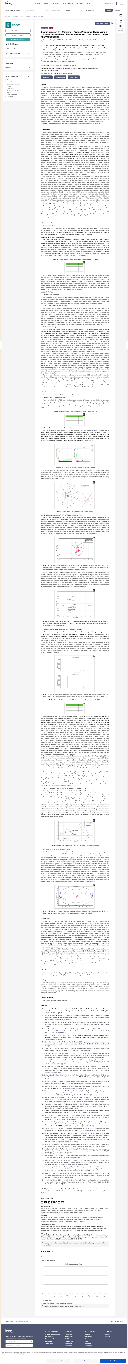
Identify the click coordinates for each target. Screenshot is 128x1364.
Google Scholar (53, 1013)
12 (59, 192)
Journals (37, 3)
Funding (9, 92)
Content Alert (118, 1321)
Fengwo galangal (73, 123)
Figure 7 (72, 857)
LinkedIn (107, 1334)
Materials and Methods (13, 84)
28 (102, 951)
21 (46, 200)
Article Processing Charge (52, 1334)
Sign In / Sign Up (108, 3)
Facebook (107, 1336)
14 (77, 192)
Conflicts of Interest (12, 94)
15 (79, 192)
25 (46, 951)
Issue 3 (28, 16)
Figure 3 (68, 517)
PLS (100, 123)
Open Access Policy (51, 1339)
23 (64, 738)
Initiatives (80, 3)
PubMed (61, 1013)
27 (82, 951)
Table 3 (63, 648)
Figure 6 (104, 795)
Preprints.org (88, 1339)
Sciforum (87, 1334)
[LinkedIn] (49, 1203)
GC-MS (92, 123)
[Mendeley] (62, 1203)
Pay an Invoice (49, 1336)
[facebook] (52, 1203)
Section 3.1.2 (85, 586)
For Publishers (69, 1343)
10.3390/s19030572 (37, 16)
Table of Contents (12, 76)
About (89, 3)
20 (100, 198)
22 (75, 379)
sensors (81, 123)
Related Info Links (11, 49)
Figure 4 (45, 572)
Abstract (9, 80)
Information (55, 3)
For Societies (68, 1346)
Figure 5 (43, 644)
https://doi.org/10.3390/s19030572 (66, 65)
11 (47, 190)
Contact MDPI (49, 1341)
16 (105, 192)
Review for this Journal (18, 35)
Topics (46, 3)
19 (87, 198)
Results (9, 86)
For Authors (68, 1334)
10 (95, 158)
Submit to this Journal (18, 31)
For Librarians (69, 1341)
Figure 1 (94, 430)
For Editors (68, 1339)
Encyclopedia (88, 1346)
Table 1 (99, 245)
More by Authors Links (13, 53)
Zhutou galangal (62, 123)
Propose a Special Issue (18, 39)
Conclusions (10, 88)
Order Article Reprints (102, 24)
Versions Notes (74, 77)
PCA (96, 123)
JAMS (86, 1348)
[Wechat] (55, 1203)
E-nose (87, 123)
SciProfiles (88, 1343)
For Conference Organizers (72, 1348)
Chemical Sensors (66, 73)
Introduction (10, 82)
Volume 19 (21, 16)
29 (43, 953)
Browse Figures (60, 77)
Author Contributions (12, 90)
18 (77, 198)
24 (65, 738)
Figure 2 (63, 470)
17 (107, 192)
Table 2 (53, 400)
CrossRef (48, 1039)
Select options (11, 1342)
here (49, 1245)
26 (73, 951)
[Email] (42, 1203)
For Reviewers (69, 1336)
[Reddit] (59, 1203)
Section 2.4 (77, 791)
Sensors (14, 16)
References (10, 96)
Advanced (117, 10)
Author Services (68, 3)
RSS (111, 1321)
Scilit (53, 1039)
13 (61, 192)
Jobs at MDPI (49, 1343)
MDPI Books (88, 1336)
